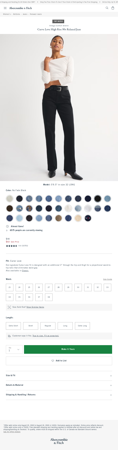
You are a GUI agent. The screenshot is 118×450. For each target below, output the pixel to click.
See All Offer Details (11, 432)
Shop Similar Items (35, 307)
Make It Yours (68, 349)
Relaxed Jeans (36, 14)
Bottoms (16, 14)
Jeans (25, 14)
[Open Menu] (3, 8)
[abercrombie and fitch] (20, 8)
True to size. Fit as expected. (46, 336)
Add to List (61, 361)
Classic (25, 271)
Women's (7, 14)
